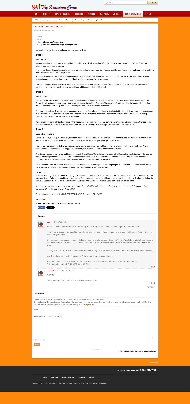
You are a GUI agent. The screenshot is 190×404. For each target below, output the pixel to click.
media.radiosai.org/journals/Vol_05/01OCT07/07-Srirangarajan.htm (112, 261)
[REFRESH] (37, 215)
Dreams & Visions (64, 20)
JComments (95, 349)
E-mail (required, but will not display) (48, 316)
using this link (89, 305)
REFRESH (150, 287)
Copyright (54, 377)
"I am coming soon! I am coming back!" (49, 26)
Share (41, 207)
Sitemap (91, 377)
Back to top (153, 363)
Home (36, 20)
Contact (82, 377)
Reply (153, 267)
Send (37, 344)
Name (35, 309)
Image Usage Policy (68, 377)
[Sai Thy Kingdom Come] (42, 5)
